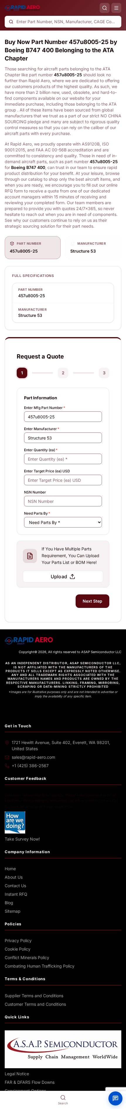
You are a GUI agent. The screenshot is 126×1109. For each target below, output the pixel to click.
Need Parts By (37, 513)
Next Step (92, 601)
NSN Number (35, 492)
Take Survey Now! (22, 838)
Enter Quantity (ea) (40, 450)
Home (10, 868)
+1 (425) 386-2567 (30, 765)
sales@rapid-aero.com (33, 757)
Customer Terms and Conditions (35, 1004)
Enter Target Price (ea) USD (47, 471)
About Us (14, 877)
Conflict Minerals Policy (27, 957)
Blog (9, 902)
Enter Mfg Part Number (44, 407)
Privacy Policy (18, 940)
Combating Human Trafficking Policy (39, 965)
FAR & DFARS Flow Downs (30, 1082)
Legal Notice (17, 1073)
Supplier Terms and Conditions (34, 995)
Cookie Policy (17, 948)
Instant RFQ (16, 894)
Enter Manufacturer (41, 429)
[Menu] (116, 8)
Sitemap (13, 911)
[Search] (105, 8)
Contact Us (15, 885)
